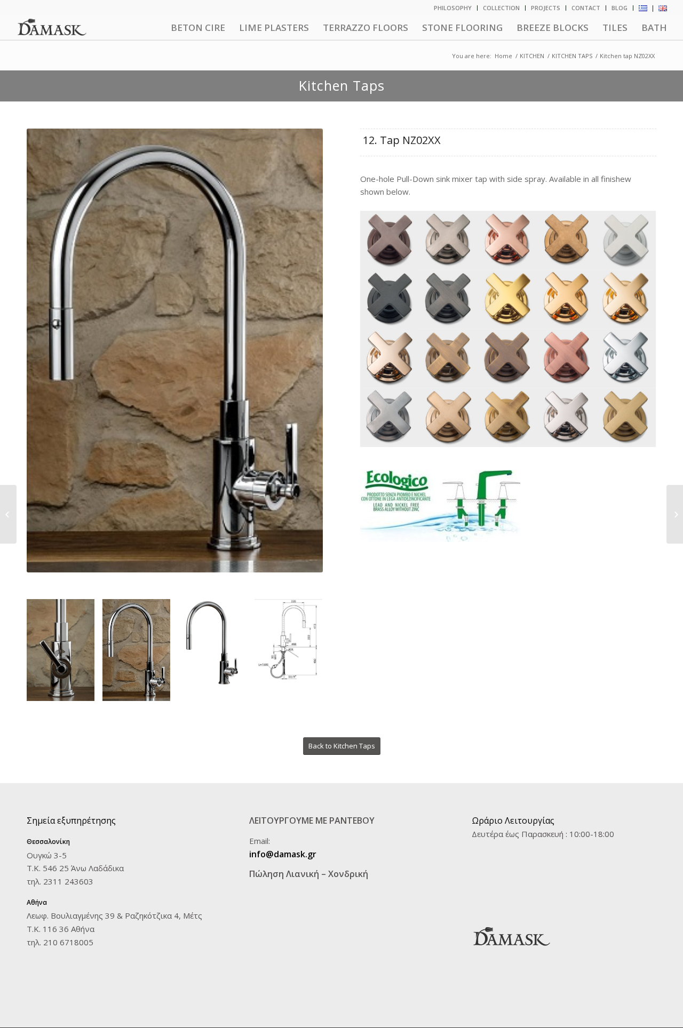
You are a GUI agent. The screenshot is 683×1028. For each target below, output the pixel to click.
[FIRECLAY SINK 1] (674, 514)
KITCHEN (532, 56)
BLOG (619, 8)
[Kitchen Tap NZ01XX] (8, 514)
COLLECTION (501, 8)
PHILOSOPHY (453, 8)
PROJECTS (545, 8)
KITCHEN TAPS (572, 56)
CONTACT (585, 8)
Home (503, 56)
